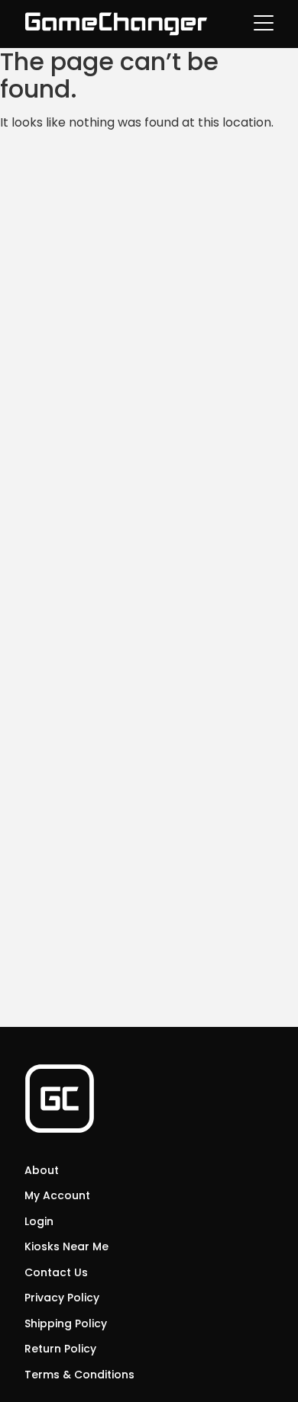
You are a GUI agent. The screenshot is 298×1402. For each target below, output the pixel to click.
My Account (57, 1195)
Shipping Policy (65, 1323)
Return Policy (60, 1348)
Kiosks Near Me (66, 1246)
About (41, 1170)
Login (38, 1221)
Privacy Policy (61, 1297)
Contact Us (56, 1272)
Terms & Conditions (79, 1374)
